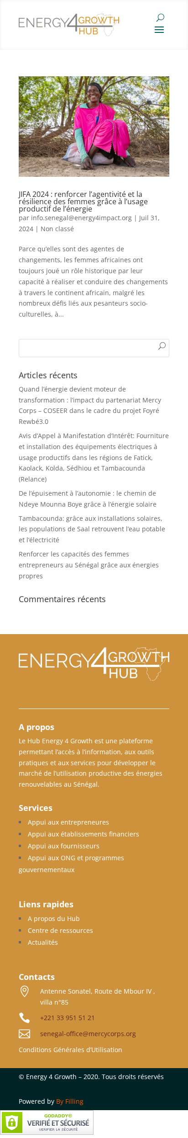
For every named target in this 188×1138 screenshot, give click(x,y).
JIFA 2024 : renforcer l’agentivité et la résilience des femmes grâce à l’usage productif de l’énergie (83, 201)
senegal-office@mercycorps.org (88, 1033)
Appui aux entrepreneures (68, 822)
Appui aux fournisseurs (63, 846)
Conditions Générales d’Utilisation (70, 1049)
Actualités (43, 942)
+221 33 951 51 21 (67, 1017)
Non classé (57, 228)
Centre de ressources (60, 930)
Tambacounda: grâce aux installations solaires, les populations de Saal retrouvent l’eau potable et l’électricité (92, 529)
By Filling (70, 1101)
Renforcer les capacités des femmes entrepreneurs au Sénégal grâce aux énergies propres (89, 565)
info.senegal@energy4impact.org (81, 217)
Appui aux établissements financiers (83, 834)
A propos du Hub (54, 918)
